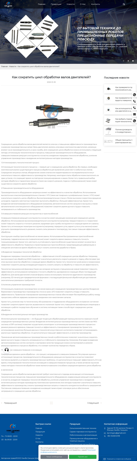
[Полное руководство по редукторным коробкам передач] (108, 130)
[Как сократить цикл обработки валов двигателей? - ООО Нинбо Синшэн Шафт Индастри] (8, 4)
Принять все (82, 457)
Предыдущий (10, 403)
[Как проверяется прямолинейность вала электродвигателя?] (108, 88)
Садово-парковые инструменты (83, 432)
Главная (4, 66)
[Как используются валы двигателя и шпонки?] (108, 109)
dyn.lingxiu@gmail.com (116, 433)
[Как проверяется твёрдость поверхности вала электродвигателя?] (108, 99)
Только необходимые (54, 457)
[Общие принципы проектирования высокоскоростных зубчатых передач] (108, 141)
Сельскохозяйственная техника (83, 428)
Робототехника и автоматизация (83, 435)
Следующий (93, 403)
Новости (12, 66)
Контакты (39, 442)
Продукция (40, 432)
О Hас (38, 438)
